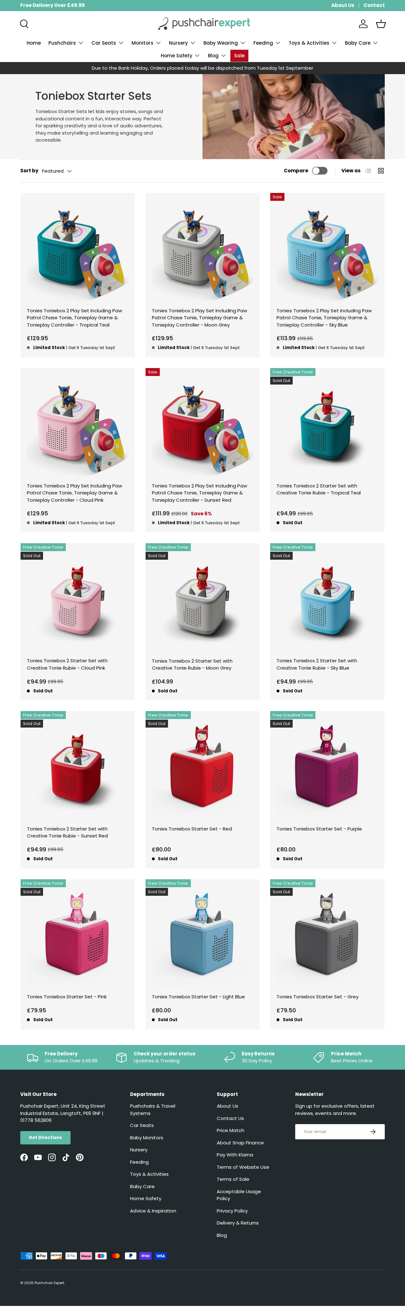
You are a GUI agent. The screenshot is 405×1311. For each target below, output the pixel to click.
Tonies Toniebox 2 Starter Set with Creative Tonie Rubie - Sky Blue (317, 664)
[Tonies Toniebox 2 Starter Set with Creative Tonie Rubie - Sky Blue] (327, 600)
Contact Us (230, 1118)
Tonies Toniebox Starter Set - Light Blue (198, 996)
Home (34, 43)
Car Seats (103, 43)
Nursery (178, 43)
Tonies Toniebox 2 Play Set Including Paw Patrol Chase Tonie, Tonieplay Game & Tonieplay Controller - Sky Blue (324, 317)
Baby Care (358, 43)
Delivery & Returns (238, 1222)
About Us (342, 5)
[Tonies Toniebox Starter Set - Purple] (327, 768)
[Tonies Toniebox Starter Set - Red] (202, 768)
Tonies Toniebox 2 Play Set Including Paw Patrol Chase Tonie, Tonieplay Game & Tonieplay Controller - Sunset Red (199, 492)
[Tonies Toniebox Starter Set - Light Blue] (202, 936)
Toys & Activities (309, 43)
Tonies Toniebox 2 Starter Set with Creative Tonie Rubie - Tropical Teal (319, 489)
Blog (213, 55)
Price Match (230, 1130)
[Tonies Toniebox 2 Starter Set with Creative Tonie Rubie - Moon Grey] (202, 600)
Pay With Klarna (235, 1154)
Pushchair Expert (49, 1282)
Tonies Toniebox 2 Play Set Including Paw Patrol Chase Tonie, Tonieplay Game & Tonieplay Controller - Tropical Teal (74, 317)
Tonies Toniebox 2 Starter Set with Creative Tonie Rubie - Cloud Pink (67, 664)
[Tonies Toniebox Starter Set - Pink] (77, 936)
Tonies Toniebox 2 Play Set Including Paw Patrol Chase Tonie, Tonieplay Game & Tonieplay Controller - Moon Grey (199, 317)
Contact (374, 5)
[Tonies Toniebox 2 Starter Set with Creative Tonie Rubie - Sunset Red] (77, 768)
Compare (296, 170)
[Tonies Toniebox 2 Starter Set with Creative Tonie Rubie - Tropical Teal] (327, 425)
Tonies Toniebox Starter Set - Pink (67, 996)
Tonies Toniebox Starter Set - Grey (317, 996)
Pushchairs (62, 43)
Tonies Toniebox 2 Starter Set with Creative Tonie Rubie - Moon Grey (192, 664)
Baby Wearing (220, 43)
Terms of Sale (233, 1179)
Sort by (29, 170)
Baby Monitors (146, 1137)
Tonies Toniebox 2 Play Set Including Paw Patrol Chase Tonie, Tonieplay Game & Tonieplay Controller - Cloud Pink (74, 492)
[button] (381, 24)
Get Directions (45, 1138)
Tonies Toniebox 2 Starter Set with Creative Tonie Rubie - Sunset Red (67, 832)
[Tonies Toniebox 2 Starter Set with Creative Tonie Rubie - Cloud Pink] (77, 600)
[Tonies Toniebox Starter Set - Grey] (327, 936)
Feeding (263, 43)
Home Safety (176, 55)
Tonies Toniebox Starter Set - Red (192, 828)
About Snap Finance (240, 1142)
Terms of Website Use (243, 1167)
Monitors (142, 43)
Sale (239, 55)
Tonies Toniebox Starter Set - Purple (319, 828)
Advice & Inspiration (153, 1210)
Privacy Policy (232, 1210)
